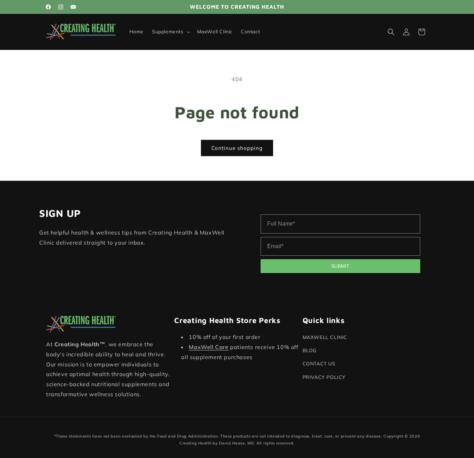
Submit (340, 266)
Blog (309, 351)
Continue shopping (237, 148)
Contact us (319, 364)
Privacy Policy (324, 377)
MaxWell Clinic (325, 337)
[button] (170, 32)
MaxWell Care (208, 347)
